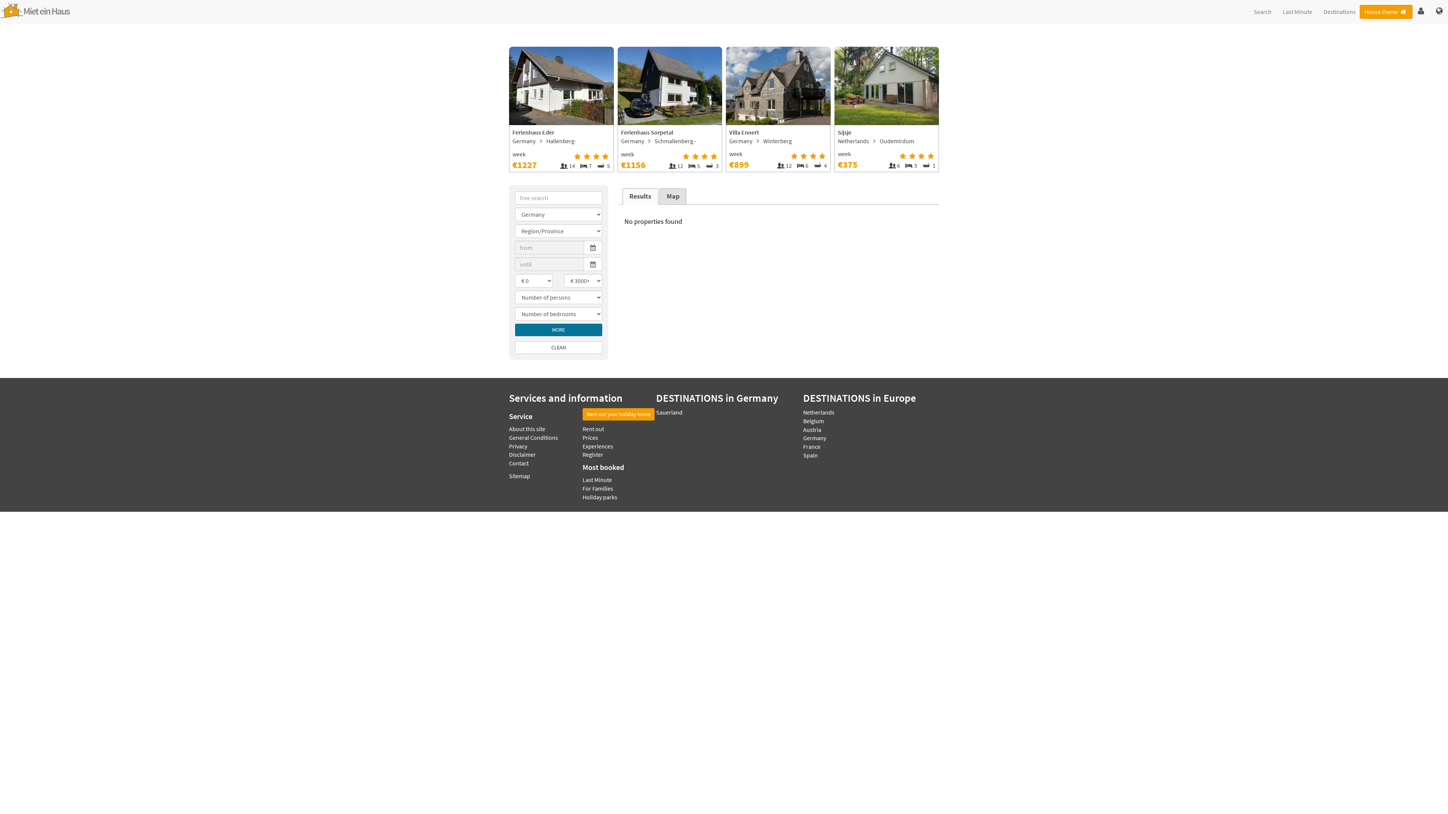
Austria (812, 429)
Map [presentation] (673, 196)
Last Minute (1297, 11)
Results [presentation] (640, 196)
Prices (590, 437)
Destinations (1340, 11)
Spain (810, 455)
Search (1263, 11)
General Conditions (533, 437)
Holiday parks (600, 497)
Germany (814, 438)
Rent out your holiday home (618, 414)
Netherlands (818, 412)
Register (593, 454)
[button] (1421, 11)
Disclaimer (522, 454)
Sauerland (669, 412)
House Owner (1382, 11)
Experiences (598, 446)
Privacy (518, 446)
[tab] (640, 196)
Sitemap (519, 476)
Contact (519, 463)
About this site (527, 429)
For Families (598, 488)
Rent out (593, 429)
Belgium (813, 421)
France (812, 446)
